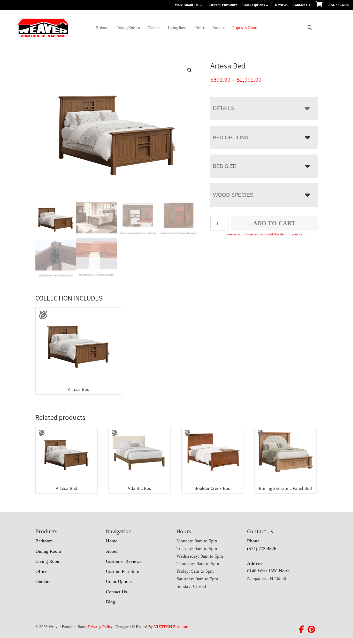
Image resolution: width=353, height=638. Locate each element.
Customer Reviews (123, 561)
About (112, 551)
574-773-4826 (338, 5)
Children (154, 28)
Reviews (281, 5)
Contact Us (301, 5)
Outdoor (218, 28)
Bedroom (103, 28)
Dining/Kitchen (128, 28)
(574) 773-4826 (261, 548)
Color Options (253, 5)
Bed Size (224, 166)
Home (111, 540)
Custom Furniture (223, 5)
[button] (189, 70)
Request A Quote (244, 28)
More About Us (186, 5)
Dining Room (48, 551)
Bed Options (230, 137)
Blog (110, 601)
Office (200, 28)
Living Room (178, 28)
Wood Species (233, 195)
